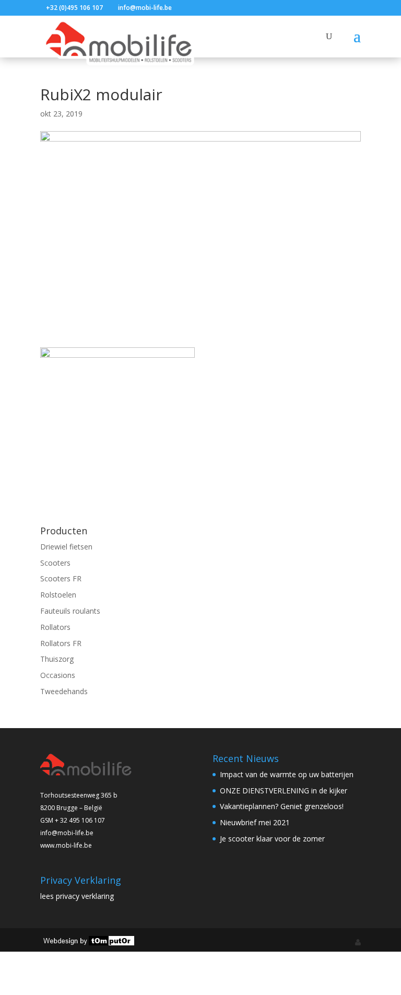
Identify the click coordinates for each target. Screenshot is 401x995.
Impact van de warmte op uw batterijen (286, 774)
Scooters (55, 563)
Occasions (57, 675)
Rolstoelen (58, 595)
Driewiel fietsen (66, 547)
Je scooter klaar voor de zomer (272, 839)
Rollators (55, 627)
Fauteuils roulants (70, 611)
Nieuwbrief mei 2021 (255, 822)
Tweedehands (64, 691)
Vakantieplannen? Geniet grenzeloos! (282, 806)
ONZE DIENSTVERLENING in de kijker (283, 790)
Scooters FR (60, 578)
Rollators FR (60, 643)
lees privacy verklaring (77, 896)
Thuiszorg (57, 659)
